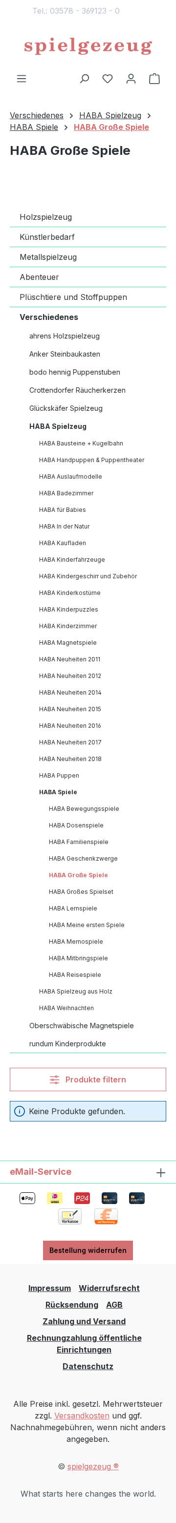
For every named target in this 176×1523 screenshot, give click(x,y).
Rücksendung (71, 1305)
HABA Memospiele (76, 941)
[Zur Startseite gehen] (88, 47)
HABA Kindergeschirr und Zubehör (88, 576)
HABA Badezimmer (66, 493)
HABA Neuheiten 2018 (70, 758)
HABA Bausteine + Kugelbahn (81, 443)
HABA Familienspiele (79, 842)
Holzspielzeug (46, 217)
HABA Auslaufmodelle (70, 476)
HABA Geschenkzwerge (83, 858)
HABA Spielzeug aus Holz (75, 991)
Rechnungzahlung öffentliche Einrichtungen (84, 1343)
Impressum (49, 1288)
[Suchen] (84, 78)
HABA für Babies (62, 509)
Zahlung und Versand (84, 1321)
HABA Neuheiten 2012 (70, 675)
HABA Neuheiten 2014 (70, 692)
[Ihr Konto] (131, 78)
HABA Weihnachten (66, 1008)
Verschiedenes (49, 317)
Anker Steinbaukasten (64, 354)
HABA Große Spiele (78, 875)
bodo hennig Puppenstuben (74, 372)
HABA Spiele (58, 792)
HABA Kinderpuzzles (68, 609)
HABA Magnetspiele (68, 642)
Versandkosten (82, 1415)
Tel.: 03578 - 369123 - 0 (76, 11)
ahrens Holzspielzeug (64, 336)
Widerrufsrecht (109, 1288)
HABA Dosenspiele (76, 825)
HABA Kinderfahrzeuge (72, 559)
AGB (114, 1305)
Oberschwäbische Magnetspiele (81, 1025)
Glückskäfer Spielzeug (66, 408)
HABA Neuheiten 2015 (70, 709)
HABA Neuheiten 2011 (69, 659)
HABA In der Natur (64, 526)
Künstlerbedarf (47, 237)
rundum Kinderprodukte (67, 1043)
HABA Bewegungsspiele (84, 808)
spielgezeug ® (93, 1466)
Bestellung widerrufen (88, 1250)
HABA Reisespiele (75, 974)
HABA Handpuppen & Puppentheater (91, 460)
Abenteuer (39, 277)
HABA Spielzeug (58, 426)
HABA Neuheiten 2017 (70, 742)
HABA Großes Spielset (81, 891)
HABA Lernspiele (73, 908)
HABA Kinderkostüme (70, 592)
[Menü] (21, 78)
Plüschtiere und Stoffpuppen (73, 297)
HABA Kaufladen (62, 543)
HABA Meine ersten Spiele (87, 925)
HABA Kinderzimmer (68, 626)
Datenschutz (88, 1366)
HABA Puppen (59, 775)
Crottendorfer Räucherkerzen (77, 390)
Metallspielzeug (48, 257)
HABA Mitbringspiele (78, 958)
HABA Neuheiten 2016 (70, 725)
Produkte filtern (95, 1079)
